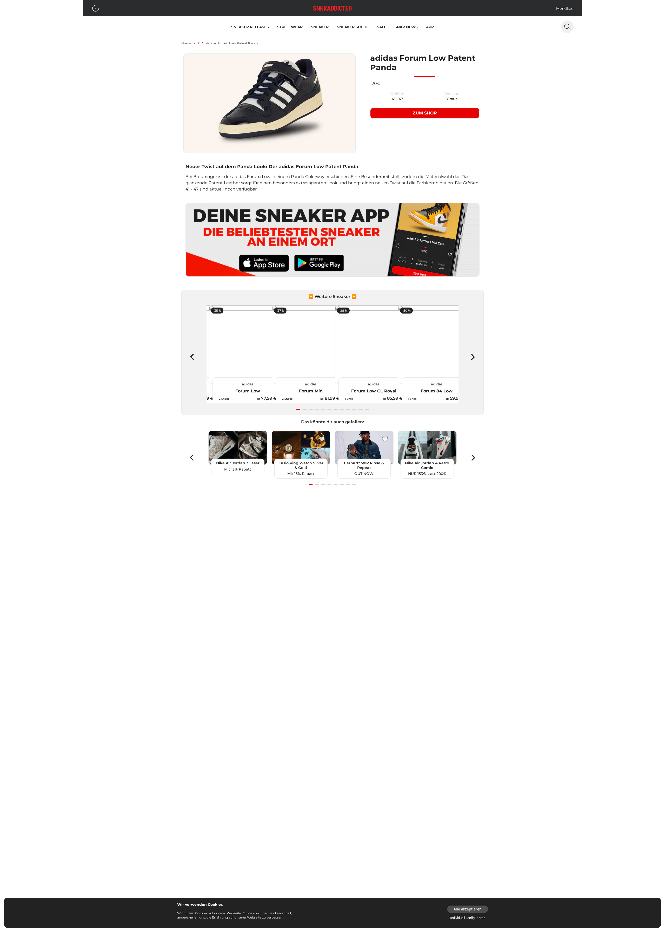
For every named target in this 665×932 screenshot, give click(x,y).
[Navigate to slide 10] (354, 409)
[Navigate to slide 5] (323, 409)
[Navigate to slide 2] (304, 409)
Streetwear (290, 27)
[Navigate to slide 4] (317, 409)
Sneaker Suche (353, 27)
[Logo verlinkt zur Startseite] (332, 8)
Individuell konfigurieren (467, 918)
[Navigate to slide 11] (360, 409)
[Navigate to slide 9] (348, 409)
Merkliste (565, 8)
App (430, 27)
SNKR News (406, 27)
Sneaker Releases (250, 27)
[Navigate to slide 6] (329, 409)
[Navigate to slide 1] (298, 409)
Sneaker (320, 27)
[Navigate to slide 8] (342, 409)
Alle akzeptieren (468, 909)
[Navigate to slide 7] (335, 409)
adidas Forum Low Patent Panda (232, 43)
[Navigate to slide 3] (311, 409)
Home (186, 43)
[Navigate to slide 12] (367, 409)
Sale (381, 27)
